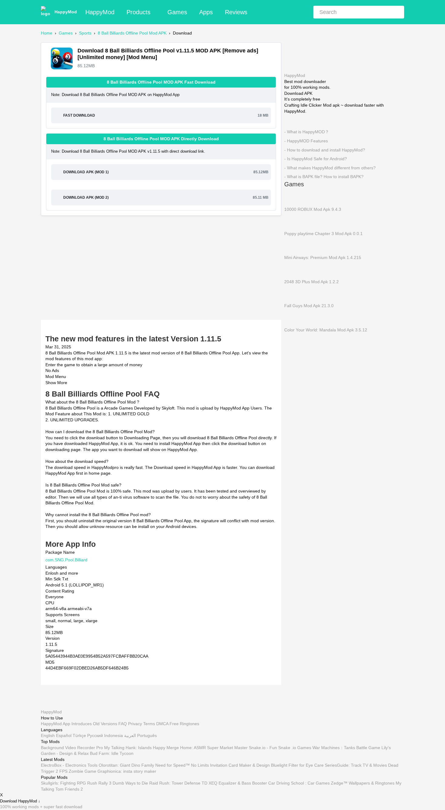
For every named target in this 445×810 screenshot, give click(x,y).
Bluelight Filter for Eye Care (297, 765)
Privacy (135, 723)
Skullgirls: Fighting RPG (63, 783)
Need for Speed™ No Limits (182, 765)
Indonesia (113, 735)
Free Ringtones (184, 723)
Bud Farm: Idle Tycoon (112, 753)
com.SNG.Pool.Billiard (66, 559)
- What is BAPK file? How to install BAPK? (324, 176)
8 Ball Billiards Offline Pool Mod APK (132, 33)
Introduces (81, 723)
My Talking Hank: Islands (128, 747)
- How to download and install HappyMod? (324, 149)
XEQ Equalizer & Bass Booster (238, 783)
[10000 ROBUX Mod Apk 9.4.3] (293, 196)
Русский (95, 735)
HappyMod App (55, 723)
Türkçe (79, 735)
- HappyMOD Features (306, 140)
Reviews (236, 12)
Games (177, 12)
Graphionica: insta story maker (126, 771)
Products (138, 12)
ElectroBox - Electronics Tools (69, 765)
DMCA (162, 723)
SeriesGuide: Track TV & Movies (356, 765)
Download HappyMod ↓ (20, 801)
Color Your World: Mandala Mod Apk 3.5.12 (325, 329)
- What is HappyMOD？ (306, 131)
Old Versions (105, 723)
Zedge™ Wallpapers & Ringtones (362, 783)
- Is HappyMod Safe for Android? (315, 158)
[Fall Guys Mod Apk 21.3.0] (293, 293)
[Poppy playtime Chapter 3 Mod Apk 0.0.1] (293, 221)
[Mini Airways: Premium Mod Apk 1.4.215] (293, 245)
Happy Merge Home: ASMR (179, 747)
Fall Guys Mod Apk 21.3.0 (309, 305)
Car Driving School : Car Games (299, 783)
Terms (149, 723)
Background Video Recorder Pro (72, 747)
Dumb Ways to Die (130, 783)
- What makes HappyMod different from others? (330, 167)
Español (63, 735)
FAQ (122, 723)
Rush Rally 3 (99, 783)
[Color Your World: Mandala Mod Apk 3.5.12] (293, 317)
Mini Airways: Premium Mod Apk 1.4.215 (322, 257)
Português (147, 735)
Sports (85, 33)
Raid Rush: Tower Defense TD (178, 783)
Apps (206, 12)
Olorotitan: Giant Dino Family (126, 765)
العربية (130, 735)
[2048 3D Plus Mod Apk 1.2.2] (293, 269)
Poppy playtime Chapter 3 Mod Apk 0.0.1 (323, 233)
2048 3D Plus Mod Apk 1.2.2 (311, 281)
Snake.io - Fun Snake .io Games (280, 747)
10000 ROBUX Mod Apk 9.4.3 (312, 209)
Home (46, 33)
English (48, 735)
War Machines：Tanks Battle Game (346, 747)
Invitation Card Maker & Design (240, 765)
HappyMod (65, 11)
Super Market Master (227, 747)
